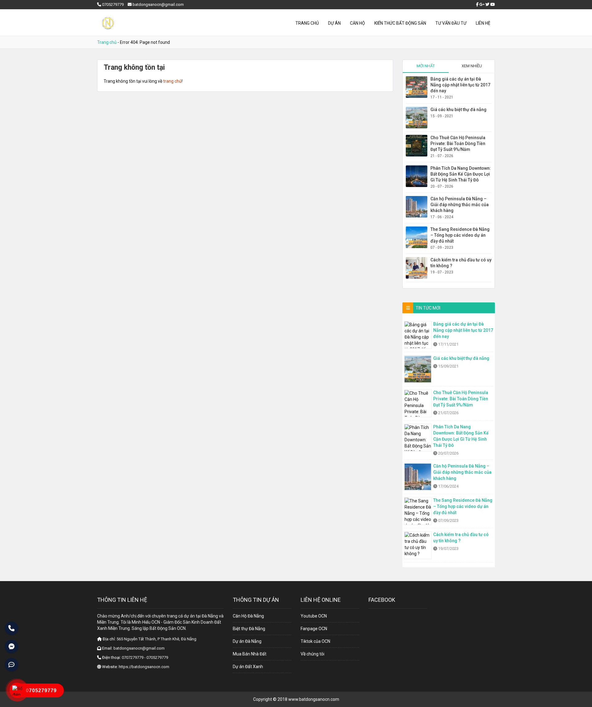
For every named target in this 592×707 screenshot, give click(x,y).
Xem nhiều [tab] (472, 66)
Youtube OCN (314, 615)
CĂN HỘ (357, 23)
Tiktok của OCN (315, 641)
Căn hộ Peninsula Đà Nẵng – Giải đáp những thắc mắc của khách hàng (459, 204)
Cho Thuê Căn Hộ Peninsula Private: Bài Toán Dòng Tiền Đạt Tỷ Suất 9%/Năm (457, 143)
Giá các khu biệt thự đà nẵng (458, 109)
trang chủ (172, 81)
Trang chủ (307, 23)
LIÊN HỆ (483, 23)
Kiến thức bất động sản (400, 23)
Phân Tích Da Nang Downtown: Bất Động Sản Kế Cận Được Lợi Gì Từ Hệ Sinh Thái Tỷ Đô (460, 174)
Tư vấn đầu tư (451, 23)
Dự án (334, 23)
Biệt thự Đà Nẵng (249, 628)
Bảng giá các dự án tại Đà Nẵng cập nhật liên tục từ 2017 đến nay (460, 85)
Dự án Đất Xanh (248, 666)
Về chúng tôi (312, 653)
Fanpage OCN (314, 628)
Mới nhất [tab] (426, 66)
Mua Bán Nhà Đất (249, 653)
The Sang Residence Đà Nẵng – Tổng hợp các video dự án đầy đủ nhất (460, 235)
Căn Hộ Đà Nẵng (248, 615)
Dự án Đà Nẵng (247, 641)
